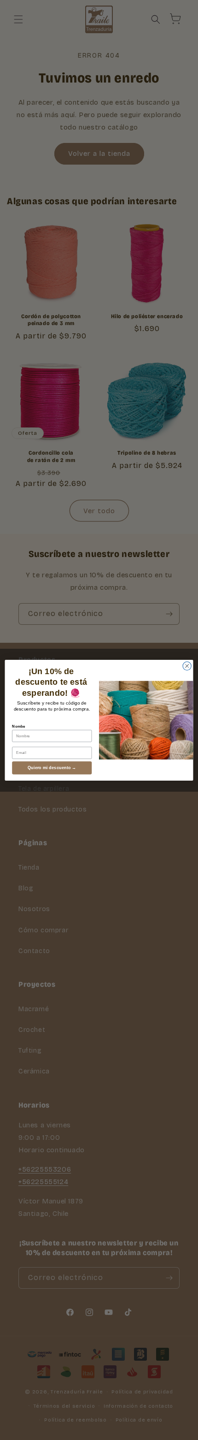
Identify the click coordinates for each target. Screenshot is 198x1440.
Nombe (18, 726)
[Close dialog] (187, 666)
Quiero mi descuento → (52, 767)
